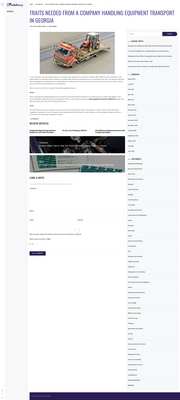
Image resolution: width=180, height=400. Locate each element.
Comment (33, 188)
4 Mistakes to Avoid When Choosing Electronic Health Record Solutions (150, 56)
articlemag (53, 26)
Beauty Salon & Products (135, 179)
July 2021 (131, 84)
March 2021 (131, 105)
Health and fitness (133, 261)
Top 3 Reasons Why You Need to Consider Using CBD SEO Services (148, 66)
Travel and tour (132, 370)
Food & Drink (132, 246)
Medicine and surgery (134, 313)
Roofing (130, 334)
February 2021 (132, 110)
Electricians (131, 231)
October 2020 (132, 130)
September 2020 (133, 136)
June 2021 (131, 89)
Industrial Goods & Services (136, 292)
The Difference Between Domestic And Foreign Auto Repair (110, 131)
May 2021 (131, 94)
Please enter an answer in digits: (40, 239)
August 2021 (132, 79)
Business (10, 11)
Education (131, 225)
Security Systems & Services (137, 344)
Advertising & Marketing (135, 164)
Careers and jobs (133, 189)
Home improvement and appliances (139, 282)
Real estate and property (135, 328)
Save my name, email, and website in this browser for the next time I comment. (56, 234)
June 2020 (131, 151)
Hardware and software (135, 256)
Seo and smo (132, 349)
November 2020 (133, 125)
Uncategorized (132, 375)
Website (80, 220)
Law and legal (132, 303)
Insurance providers (134, 298)
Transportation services (135, 365)
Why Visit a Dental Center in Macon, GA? (140, 61)
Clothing (130, 194)
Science (130, 339)
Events (130, 236)
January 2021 (132, 115)
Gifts (129, 251)
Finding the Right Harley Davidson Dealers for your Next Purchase (43, 131)
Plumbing (131, 323)
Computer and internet (135, 210)
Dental (130, 220)
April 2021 (131, 100)
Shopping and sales (134, 354)
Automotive (35, 119)
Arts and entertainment (135, 169)
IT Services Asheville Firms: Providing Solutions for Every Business (148, 51)
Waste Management (134, 380)
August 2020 (132, 141)
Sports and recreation (134, 359)
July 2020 (131, 146)
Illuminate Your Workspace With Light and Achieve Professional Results (150, 46)
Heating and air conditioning (136, 272)
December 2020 (133, 120)
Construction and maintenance (137, 215)
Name (32, 211)
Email (32, 220)
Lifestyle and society (134, 308)
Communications (133, 200)
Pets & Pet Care (133, 318)
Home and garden (133, 277)
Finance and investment (135, 241)
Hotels (130, 287)
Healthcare (131, 267)
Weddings (131, 385)
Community (131, 205)
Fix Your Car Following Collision (74, 130)
